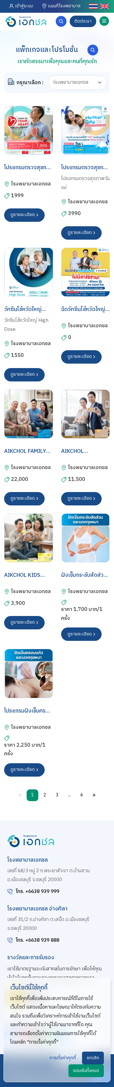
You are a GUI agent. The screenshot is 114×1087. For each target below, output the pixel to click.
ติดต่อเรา (83, 21)
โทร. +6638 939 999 (37, 891)
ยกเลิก (93, 1058)
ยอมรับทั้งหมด (86, 1071)
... (69, 795)
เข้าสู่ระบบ (24, 6)
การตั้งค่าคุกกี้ (62, 1058)
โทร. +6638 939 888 (37, 940)
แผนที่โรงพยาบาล (63, 6)
